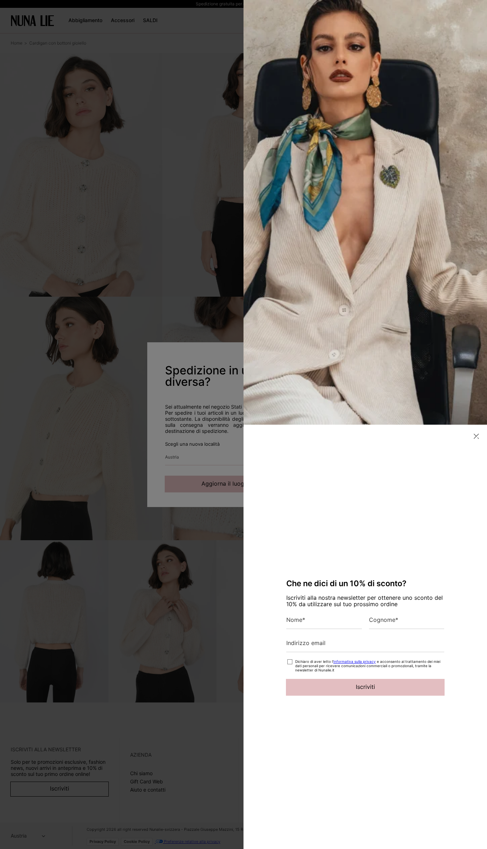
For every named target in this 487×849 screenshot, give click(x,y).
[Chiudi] (476, 436)
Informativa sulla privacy (354, 661)
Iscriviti (365, 686)
